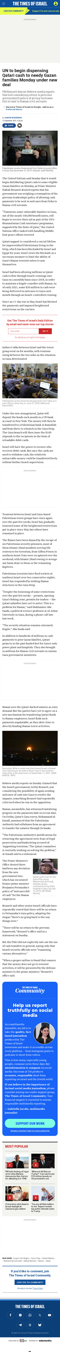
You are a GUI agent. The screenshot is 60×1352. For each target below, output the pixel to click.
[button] (56, 4)
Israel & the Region (21, 1258)
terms (42, 337)
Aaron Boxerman (13, 118)
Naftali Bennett (30, 1261)
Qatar (48, 1261)
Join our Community (13, 11)
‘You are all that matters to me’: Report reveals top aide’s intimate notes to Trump (42, 1207)
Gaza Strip (35, 1258)
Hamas (41, 1261)
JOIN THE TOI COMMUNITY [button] (30, 1282)
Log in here (38, 1288)
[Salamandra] (45, 1340)
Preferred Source (14, 109)
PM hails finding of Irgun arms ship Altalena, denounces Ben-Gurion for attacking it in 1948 (17, 1175)
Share (11, 125)
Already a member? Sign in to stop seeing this (30, 1130)
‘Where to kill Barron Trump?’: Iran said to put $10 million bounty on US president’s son (42, 1175)
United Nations (48, 1258)
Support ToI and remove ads (45, 11)
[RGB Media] (24, 1340)
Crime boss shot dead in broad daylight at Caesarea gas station (17, 1206)
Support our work (30, 1123)
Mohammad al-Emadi (13, 1261)
